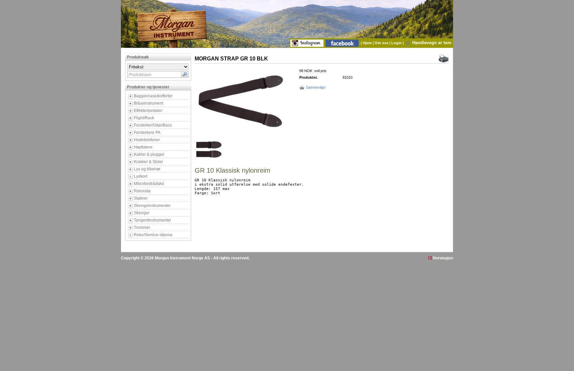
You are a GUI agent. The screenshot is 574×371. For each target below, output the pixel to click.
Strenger (141, 213)
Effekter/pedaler (148, 110)
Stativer (140, 198)
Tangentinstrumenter (152, 220)
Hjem (368, 43)
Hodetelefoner (147, 140)
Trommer (142, 227)
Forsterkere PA (147, 132)
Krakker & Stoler (148, 161)
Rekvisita (142, 191)
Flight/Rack (144, 118)
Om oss (382, 43)
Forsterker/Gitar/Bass (153, 125)
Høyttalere (143, 147)
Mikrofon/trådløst (149, 183)
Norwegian (442, 258)
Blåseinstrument (148, 103)
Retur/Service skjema (153, 234)
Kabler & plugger (149, 154)
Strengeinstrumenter (152, 205)
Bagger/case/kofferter (153, 96)
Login (397, 43)
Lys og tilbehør (147, 169)
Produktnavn (140, 74)
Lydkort (140, 176)
